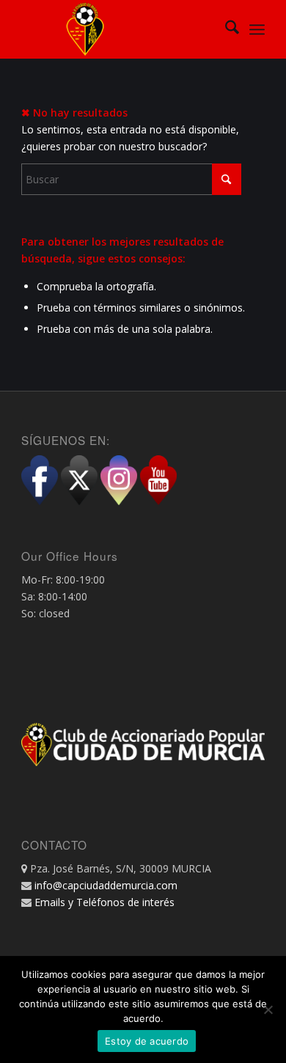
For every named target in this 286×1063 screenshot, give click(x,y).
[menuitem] (224, 29)
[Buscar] (224, 29)
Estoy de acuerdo (146, 1041)
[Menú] (257, 29)
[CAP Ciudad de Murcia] (118, 29)
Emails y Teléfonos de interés (104, 902)
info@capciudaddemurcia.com (105, 885)
